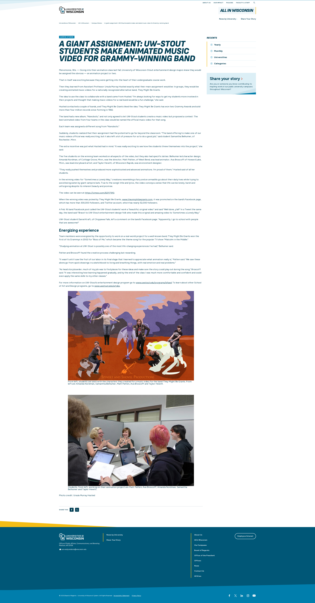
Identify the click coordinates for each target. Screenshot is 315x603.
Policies (229, 3)
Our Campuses (200, 545)
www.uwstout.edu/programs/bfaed (154, 282)
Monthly (218, 51)
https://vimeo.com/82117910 (99, 192)
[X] (235, 596)
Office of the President (204, 555)
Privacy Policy (136, 595)
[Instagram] (248, 596)
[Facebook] (229, 596)
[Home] (71, 10)
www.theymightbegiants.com (137, 199)
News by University (227, 19)
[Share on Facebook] (72, 510)
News (196, 566)
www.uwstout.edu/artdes (107, 286)
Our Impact (218, 3)
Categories (220, 63)
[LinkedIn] (242, 596)
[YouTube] (254, 596)
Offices (197, 561)
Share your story (225, 78)
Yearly (217, 44)
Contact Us (199, 571)
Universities (220, 57)
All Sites (197, 576)
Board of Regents (201, 550)
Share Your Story (248, 19)
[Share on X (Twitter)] (77, 510)
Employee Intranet (245, 536)
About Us (207, 3)
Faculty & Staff (243, 3)
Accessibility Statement (121, 595)
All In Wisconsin (236, 10)
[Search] (254, 2)
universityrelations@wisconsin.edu (74, 549)
